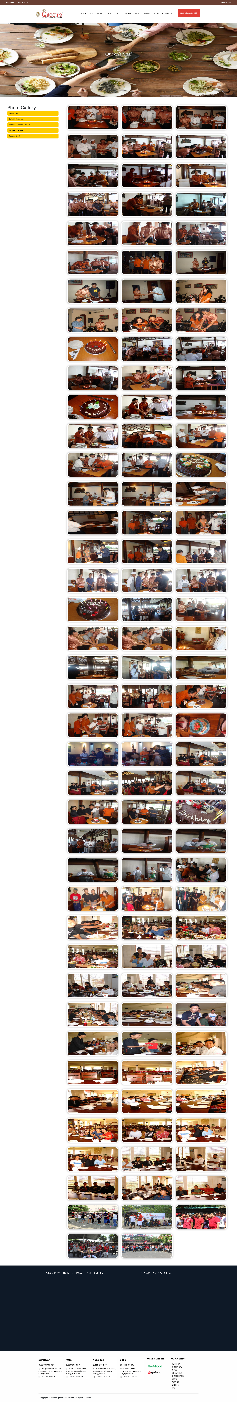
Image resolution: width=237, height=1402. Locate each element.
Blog (174, 1379)
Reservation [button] (188, 13)
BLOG (156, 13)
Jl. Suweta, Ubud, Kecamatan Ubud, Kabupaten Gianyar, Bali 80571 (130, 1371)
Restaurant (14, 113)
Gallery (176, 1364)
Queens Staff (14, 136)
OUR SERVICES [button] (130, 13)
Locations (177, 1373)
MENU (99, 13)
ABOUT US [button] (86, 13)
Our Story (177, 1367)
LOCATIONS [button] (112, 13)
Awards (175, 1382)
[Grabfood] (155, 1366)
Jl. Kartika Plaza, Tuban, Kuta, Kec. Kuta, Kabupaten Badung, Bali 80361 (76, 1371)
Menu (174, 1370)
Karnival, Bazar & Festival (19, 124)
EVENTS (146, 13)
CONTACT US (169, 13)
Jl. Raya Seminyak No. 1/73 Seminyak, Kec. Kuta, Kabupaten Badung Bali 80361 (50, 1371)
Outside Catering (16, 119)
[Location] (39, 1368)
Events (175, 1385)
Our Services (178, 1376)
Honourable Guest (16, 130)
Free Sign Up (226, 2)
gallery (114, 82)
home (106, 82)
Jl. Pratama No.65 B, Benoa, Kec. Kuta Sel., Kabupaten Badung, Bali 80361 (104, 1371)
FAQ (173, 1388)
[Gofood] (154, 1372)
